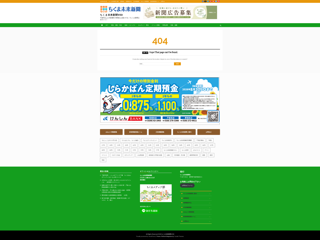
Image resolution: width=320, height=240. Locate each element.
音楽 (103, 160)
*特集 (210, 140)
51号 (149, 145)
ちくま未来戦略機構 (146, 175)
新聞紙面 (122, 1)
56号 (165, 145)
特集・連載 (174, 25)
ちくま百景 (185, 150)
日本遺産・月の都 (179, 155)
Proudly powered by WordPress (146, 236)
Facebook (203, 1)
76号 (149, 150)
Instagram (219, 1)
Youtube (213, 1)
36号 (126, 145)
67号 (211, 145)
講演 (211, 155)
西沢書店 (142, 180)
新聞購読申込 (129, 1)
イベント (104, 155)
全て (107, 25)
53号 (157, 145)
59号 (180, 145)
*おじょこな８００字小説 (109, 140)
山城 (168, 155)
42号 (134, 145)
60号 (188, 145)
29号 (111, 145)
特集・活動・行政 (116, 25)
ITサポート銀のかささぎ (147, 177)
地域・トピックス (130, 25)
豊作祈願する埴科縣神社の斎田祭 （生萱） (115, 195)
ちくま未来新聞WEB (111, 14)
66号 (204, 145)
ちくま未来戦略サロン (170, 150)
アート (207, 150)
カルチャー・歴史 (143, 25)
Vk (216, 1)
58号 (173, 145)
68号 (103, 150)
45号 (142, 145)
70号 (118, 150)
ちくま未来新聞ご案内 (114, 1)
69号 (111, 150)
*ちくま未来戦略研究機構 (184, 140)
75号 (142, 150)
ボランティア (129, 155)
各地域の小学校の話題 (155, 155)
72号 (134, 150)
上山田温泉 (140, 155)
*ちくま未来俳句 (167, 140)
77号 (157, 150)
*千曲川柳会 (200, 140)
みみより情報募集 (145, 1)
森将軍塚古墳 (194, 155)
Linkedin (208, 1)
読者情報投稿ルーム (154, 1)
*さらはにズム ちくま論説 (130, 140)
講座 (203, 155)
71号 (126, 150)
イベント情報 (156, 25)
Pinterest (211, 1)
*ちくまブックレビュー (150, 140)
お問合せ (163, 1)
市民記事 (165, 25)
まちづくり (196, 150)
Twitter (205, 1)
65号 (196, 145)
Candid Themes (179, 236)
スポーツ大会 (116, 155)
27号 (103, 145)
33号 (118, 145)
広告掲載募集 (136, 1)
